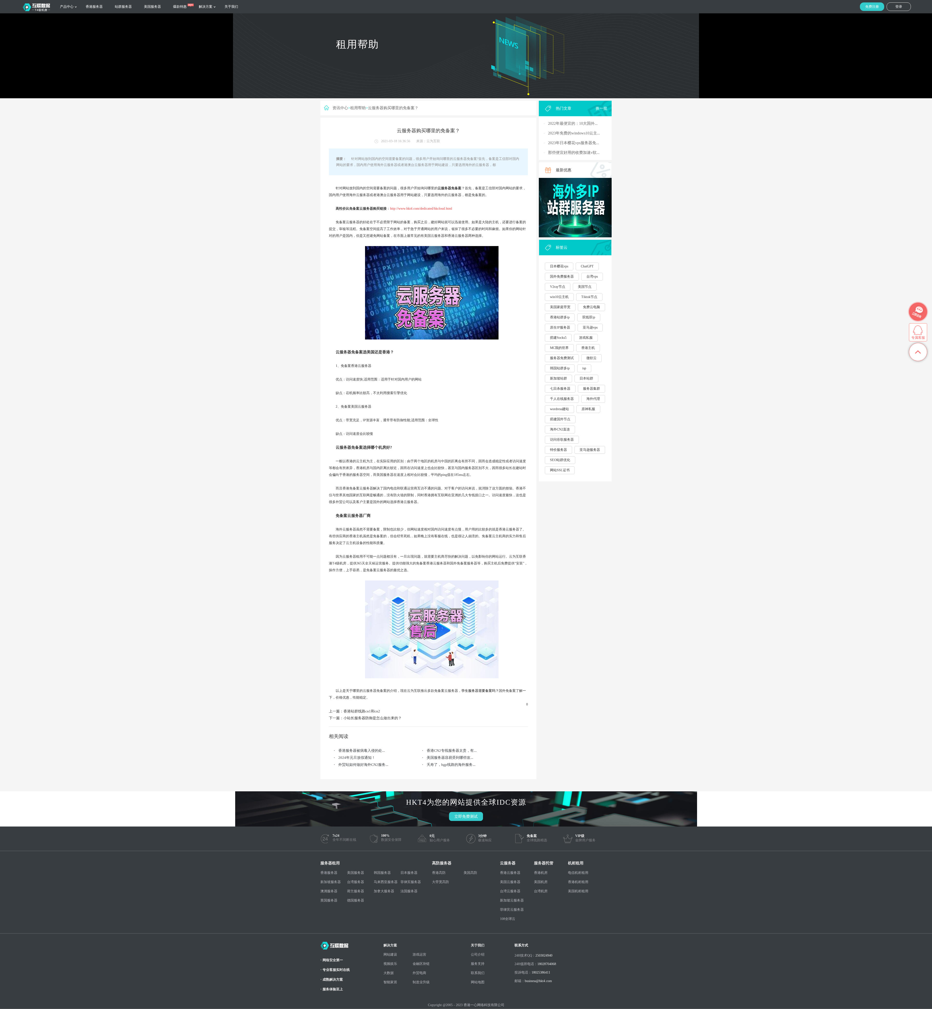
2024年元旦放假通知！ (356, 758)
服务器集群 (591, 388)
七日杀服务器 (560, 388)
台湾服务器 (355, 882)
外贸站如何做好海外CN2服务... (363, 765)
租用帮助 (358, 108)
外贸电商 (419, 973)
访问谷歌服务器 (562, 439)
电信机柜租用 (578, 873)
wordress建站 (559, 409)
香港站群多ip (560, 317)
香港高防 (439, 873)
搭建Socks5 (558, 337)
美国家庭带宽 (560, 307)
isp (584, 368)
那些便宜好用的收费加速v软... (573, 152)
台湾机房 (541, 891)
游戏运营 (419, 954)
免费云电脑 (591, 307)
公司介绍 (477, 954)
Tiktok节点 (589, 297)
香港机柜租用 (578, 882)
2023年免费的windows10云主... (574, 133)
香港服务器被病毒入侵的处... (361, 751)
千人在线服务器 (562, 399)
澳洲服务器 (328, 891)
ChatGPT (587, 266)
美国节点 (584, 287)
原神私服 (588, 409)
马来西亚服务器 (386, 882)
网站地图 (477, 982)
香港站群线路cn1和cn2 (361, 711)
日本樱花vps (559, 266)
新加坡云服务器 (512, 900)
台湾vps (592, 276)
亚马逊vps (590, 327)
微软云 (591, 358)
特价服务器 (558, 450)
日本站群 (586, 378)
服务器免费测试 (562, 358)
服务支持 (477, 964)
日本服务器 (408, 873)
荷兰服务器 (355, 891)
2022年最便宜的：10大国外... (573, 123)
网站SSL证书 (560, 470)
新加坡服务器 (330, 882)
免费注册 (872, 6)
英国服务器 (328, 900)
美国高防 (470, 873)
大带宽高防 (440, 882)
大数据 (388, 973)
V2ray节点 (557, 287)
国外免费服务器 (562, 276)
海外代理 (593, 399)
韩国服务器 (382, 873)
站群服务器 (123, 6)
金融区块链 (421, 964)
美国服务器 (152, 6)
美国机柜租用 (578, 891)
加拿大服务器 (384, 891)
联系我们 (477, 973)
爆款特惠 (180, 6)
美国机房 (541, 882)
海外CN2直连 (560, 429)
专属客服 (918, 337)
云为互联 (433, 141)
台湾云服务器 (510, 891)
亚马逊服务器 (590, 450)
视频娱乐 (390, 964)
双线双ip (588, 317)
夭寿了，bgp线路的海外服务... (451, 765)
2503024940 (543, 955)
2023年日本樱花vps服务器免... (573, 143)
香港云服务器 (510, 873)
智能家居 (390, 982)
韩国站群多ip (560, 368)
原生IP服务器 (560, 327)
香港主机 (588, 348)
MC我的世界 (559, 348)
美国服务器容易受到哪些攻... (450, 758)
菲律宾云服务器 (512, 909)
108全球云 (507, 919)
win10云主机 (559, 297)
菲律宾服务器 (410, 882)
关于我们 (231, 6)
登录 (898, 6)
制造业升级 (421, 982)
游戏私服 (586, 337)
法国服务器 (408, 891)
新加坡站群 (558, 378)
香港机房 (541, 873)
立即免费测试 (466, 816)
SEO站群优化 (560, 460)
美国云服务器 (510, 882)
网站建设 (390, 954)
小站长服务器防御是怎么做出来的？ (372, 718)
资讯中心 (340, 108)
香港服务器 (94, 6)
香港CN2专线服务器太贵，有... (452, 751)
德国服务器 (355, 900)
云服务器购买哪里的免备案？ (393, 108)
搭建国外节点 (560, 419)
